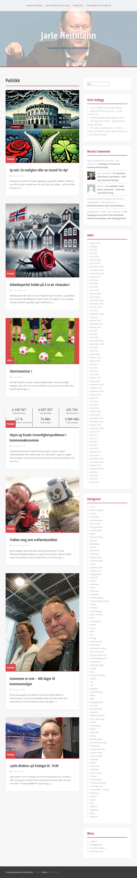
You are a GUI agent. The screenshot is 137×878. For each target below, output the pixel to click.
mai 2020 (94, 347)
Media (92, 695)
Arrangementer (96, 527)
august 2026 (95, 243)
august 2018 (95, 394)
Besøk (92, 533)
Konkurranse (95, 661)
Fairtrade (94, 577)
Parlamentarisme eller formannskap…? (106, 205)
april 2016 (94, 478)
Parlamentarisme (97, 715)
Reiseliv (93, 736)
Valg (91, 803)
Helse (92, 618)
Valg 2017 (94, 806)
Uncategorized (96, 786)
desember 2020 (96, 340)
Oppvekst (94, 712)
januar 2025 (95, 263)
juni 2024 (94, 280)
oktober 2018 (95, 388)
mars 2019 (94, 374)
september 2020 (97, 344)
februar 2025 (95, 260)
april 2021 (94, 334)
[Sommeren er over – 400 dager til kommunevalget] (42, 622)
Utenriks (93, 796)
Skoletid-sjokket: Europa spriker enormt (107, 117)
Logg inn (93, 841)
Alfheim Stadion (96, 510)
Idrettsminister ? (21, 371)
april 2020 (94, 351)
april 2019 (94, 371)
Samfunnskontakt (97, 749)
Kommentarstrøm (97, 848)
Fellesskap (94, 584)
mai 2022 (94, 317)
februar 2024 (95, 293)
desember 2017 (96, 418)
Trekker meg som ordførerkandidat (33, 539)
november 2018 (96, 384)
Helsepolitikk (95, 621)
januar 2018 (95, 414)
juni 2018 (94, 398)
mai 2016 (94, 475)
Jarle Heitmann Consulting (57, 5)
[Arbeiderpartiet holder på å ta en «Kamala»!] (42, 240)
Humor (93, 628)
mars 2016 (94, 482)
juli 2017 (93, 435)
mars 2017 (94, 448)
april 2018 (94, 404)
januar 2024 (95, 297)
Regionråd (94, 732)
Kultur (92, 672)
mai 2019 (94, 367)
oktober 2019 (95, 357)
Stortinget (94, 759)
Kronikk (93, 668)
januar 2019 (95, 381)
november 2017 (96, 421)
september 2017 (97, 428)
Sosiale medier (96, 756)
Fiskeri (92, 587)
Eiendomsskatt (96, 567)
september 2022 (97, 314)
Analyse (93, 513)
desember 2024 (96, 266)
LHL (91, 682)
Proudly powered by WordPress (19, 872)
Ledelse (93, 678)
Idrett (10, 360)
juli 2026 (93, 246)
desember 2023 (96, 300)
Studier (93, 762)
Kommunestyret (97, 651)
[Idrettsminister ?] (42, 341)
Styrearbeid (95, 766)
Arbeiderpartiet (96, 520)
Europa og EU (96, 570)
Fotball (93, 604)
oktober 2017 (95, 425)
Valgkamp (94, 810)
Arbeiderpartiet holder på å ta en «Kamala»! (40, 284)
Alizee (44, 872)
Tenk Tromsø (96, 773)
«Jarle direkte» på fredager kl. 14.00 (34, 765)
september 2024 (97, 273)
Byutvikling (94, 544)
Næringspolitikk (96, 702)
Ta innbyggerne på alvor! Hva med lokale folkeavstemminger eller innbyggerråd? (107, 215)
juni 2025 (94, 253)
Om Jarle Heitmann (34, 5)
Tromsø (93, 776)
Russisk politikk (96, 739)
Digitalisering (95, 557)
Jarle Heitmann (68, 35)
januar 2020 (95, 354)
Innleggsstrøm (96, 844)
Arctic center (95, 523)
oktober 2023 (95, 307)
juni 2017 (94, 438)
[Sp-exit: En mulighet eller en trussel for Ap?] (42, 126)
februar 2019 (95, 377)
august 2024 (95, 277)
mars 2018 (94, 408)
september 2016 (97, 468)
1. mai (92, 507)
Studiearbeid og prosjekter (98, 5)
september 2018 (97, 391)
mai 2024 (94, 283)
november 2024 (96, 270)
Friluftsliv (93, 607)
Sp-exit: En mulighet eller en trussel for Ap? (39, 170)
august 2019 (95, 361)
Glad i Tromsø (96, 614)
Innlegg (93, 638)
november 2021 (96, 324)
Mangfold (94, 688)
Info (91, 635)
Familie (93, 581)
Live (91, 685)
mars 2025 (94, 256)
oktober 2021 (95, 327)
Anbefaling (94, 517)
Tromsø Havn (96, 779)
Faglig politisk (95, 574)
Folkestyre (94, 594)
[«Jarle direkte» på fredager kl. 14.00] (42, 737)
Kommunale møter (98, 648)
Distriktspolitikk (96, 560)
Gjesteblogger (96, 611)
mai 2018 (94, 401)
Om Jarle (93, 705)
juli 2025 (93, 250)
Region (93, 729)
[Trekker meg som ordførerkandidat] (42, 504)
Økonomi (94, 816)
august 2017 (95, 431)
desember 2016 (96, 458)
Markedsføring (96, 692)
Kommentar (95, 645)
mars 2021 (94, 337)
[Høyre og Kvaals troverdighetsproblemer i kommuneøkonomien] (42, 416)
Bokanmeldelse (96, 537)
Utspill (92, 799)
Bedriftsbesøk (96, 530)
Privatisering (95, 725)
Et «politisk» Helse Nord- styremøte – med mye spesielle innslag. (111, 176)
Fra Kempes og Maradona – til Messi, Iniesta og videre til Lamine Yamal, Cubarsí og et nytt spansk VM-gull (107, 131)
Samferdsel (95, 746)
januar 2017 (95, 455)
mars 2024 (94, 290)
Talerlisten (78, 5)
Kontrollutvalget (97, 665)
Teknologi (94, 769)
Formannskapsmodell (99, 601)
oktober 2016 (95, 465)
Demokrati (94, 550)
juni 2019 (94, 364)
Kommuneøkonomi (98, 655)
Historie (93, 624)
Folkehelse (94, 591)
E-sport (93, 564)
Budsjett (93, 540)
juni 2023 (94, 310)
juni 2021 (94, 330)
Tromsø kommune (98, 783)
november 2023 (96, 303)
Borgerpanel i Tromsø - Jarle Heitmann (104, 211)
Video (92, 813)
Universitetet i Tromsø (99, 789)
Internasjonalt (96, 641)
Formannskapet (96, 597)
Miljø (92, 698)
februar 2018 (95, 411)
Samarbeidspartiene (98, 742)
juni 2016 (94, 472)
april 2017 (94, 445)
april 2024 (94, 287)
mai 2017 (94, 441)
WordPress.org (96, 851)
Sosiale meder (96, 752)
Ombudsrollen (96, 709)
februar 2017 (95, 451)
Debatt (93, 547)
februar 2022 (95, 320)
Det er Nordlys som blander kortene (106, 107)
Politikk (10, 159)
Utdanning (94, 793)
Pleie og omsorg (97, 719)
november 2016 (96, 462)
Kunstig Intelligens (97, 675)
